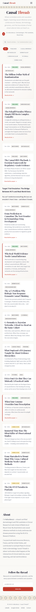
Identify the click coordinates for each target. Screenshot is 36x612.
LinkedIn (7, 608)
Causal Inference (25, 49)
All (6, 49)
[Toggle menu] (31, 3)
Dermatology (24, 52)
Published (13, 49)
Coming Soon (18, 60)
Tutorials (25, 56)
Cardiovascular (13, 56)
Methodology (11, 52)
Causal (9, 3)
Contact (28, 608)
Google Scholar (15, 608)
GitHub (23, 608)
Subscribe (18, 589)
